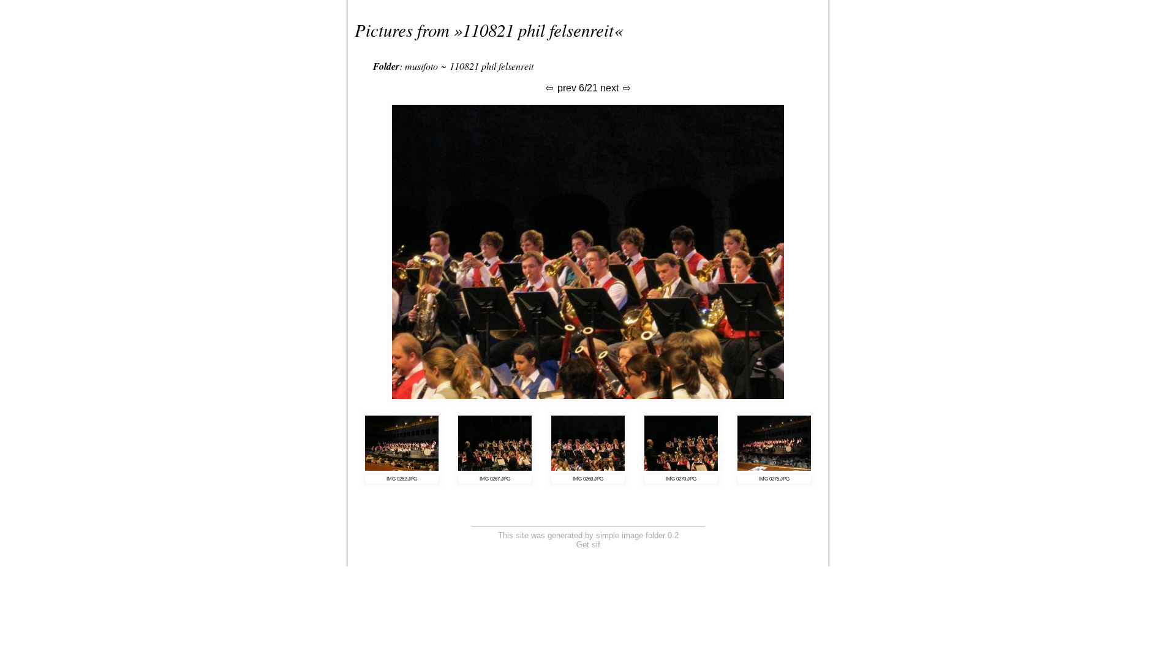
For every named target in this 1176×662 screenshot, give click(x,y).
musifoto (421, 65)
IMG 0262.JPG (401, 479)
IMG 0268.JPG (588, 479)
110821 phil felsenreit (538, 30)
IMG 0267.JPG (495, 479)
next (610, 88)
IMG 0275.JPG (774, 479)
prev (565, 88)
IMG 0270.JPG (681, 479)
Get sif (588, 544)
